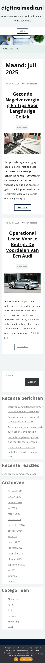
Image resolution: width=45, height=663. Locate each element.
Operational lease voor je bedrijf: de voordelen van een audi (22, 244)
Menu (22, 31)
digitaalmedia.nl (22, 8)
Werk (10, 627)
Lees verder (24, 208)
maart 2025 (14, 513)
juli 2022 (12, 570)
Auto (10, 604)
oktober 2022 (15, 558)
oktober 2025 (15, 502)
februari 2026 (15, 491)
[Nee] (42, 654)
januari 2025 (14, 519)
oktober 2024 (15, 530)
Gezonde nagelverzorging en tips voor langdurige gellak (23, 105)
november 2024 (16, 525)
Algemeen (22, 127)
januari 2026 (14, 496)
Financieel (13, 615)
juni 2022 (12, 575)
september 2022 (16, 564)
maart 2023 (14, 542)
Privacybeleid (26, 659)
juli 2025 (12, 508)
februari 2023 (15, 547)
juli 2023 (12, 536)
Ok (16, 659)
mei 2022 (12, 581)
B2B (10, 610)
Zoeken (10, 375)
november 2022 (16, 553)
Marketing (13, 621)
